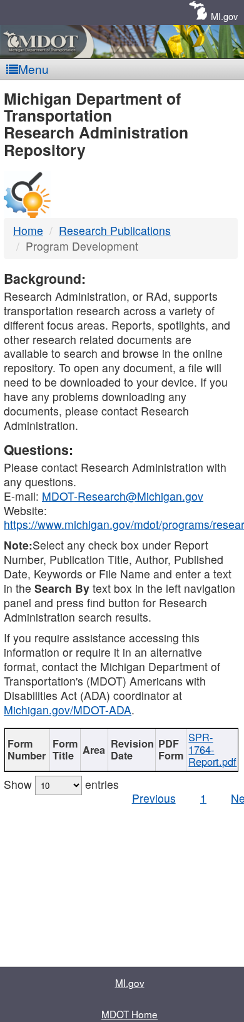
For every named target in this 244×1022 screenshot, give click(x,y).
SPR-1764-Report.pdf (212, 749)
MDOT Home (129, 1014)
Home (28, 230)
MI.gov (224, 16)
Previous (154, 798)
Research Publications (115, 230)
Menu (33, 68)
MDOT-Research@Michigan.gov (122, 496)
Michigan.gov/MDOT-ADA (67, 709)
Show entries (61, 784)
